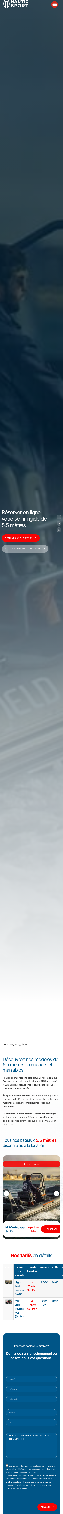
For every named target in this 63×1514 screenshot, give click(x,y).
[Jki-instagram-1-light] (59, 529)
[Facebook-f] (59, 517)
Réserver (52, 1229)
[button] (6, 1194)
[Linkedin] (59, 523)
